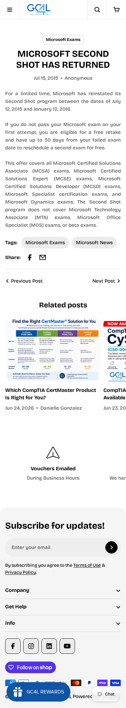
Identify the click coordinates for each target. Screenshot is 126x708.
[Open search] (97, 9)
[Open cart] (116, 9)
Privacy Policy (20, 572)
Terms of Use (87, 565)
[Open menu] (9, 9)
